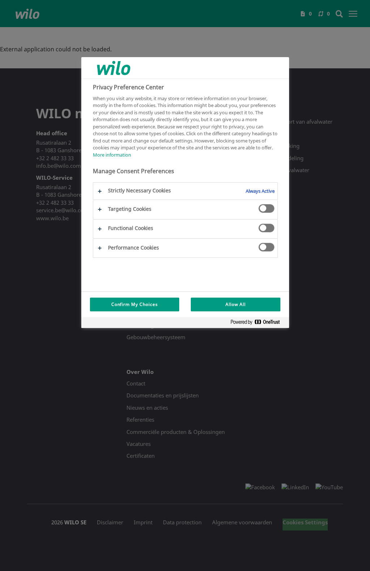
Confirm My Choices (134, 304)
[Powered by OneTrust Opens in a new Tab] (258, 323)
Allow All (235, 304)
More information (112, 155)
